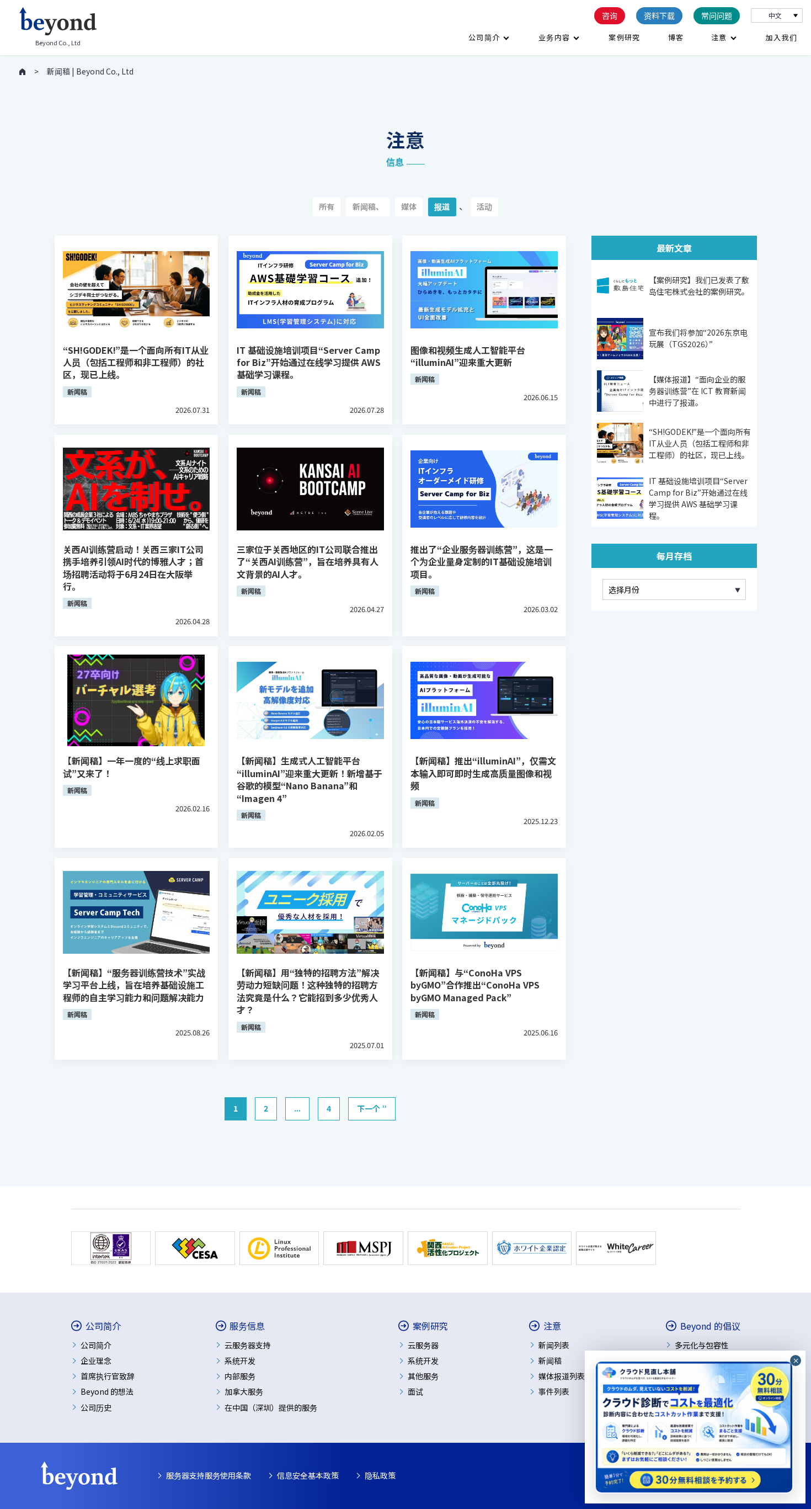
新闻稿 (550, 1360)
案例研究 (624, 37)
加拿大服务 (244, 1391)
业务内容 (554, 37)
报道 (442, 206)
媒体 (409, 206)
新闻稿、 (368, 206)
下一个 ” (372, 1108)
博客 (676, 37)
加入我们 (781, 37)
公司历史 (96, 1407)
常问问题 (716, 15)
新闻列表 (553, 1345)
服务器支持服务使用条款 (208, 1475)
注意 (719, 37)
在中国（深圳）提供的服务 (271, 1407)
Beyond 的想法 (107, 1391)
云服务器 (423, 1345)
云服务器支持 (248, 1345)
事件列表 (553, 1391)
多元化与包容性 (702, 1345)
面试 (415, 1391)
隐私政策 (380, 1475)
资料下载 (659, 15)
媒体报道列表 (561, 1376)
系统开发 (240, 1360)
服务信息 (247, 1326)
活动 (484, 206)
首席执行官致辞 (108, 1376)
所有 (326, 206)
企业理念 (96, 1360)
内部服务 (240, 1376)
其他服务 (423, 1376)
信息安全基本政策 (308, 1475)
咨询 (609, 15)
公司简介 (484, 37)
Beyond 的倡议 (710, 1326)
